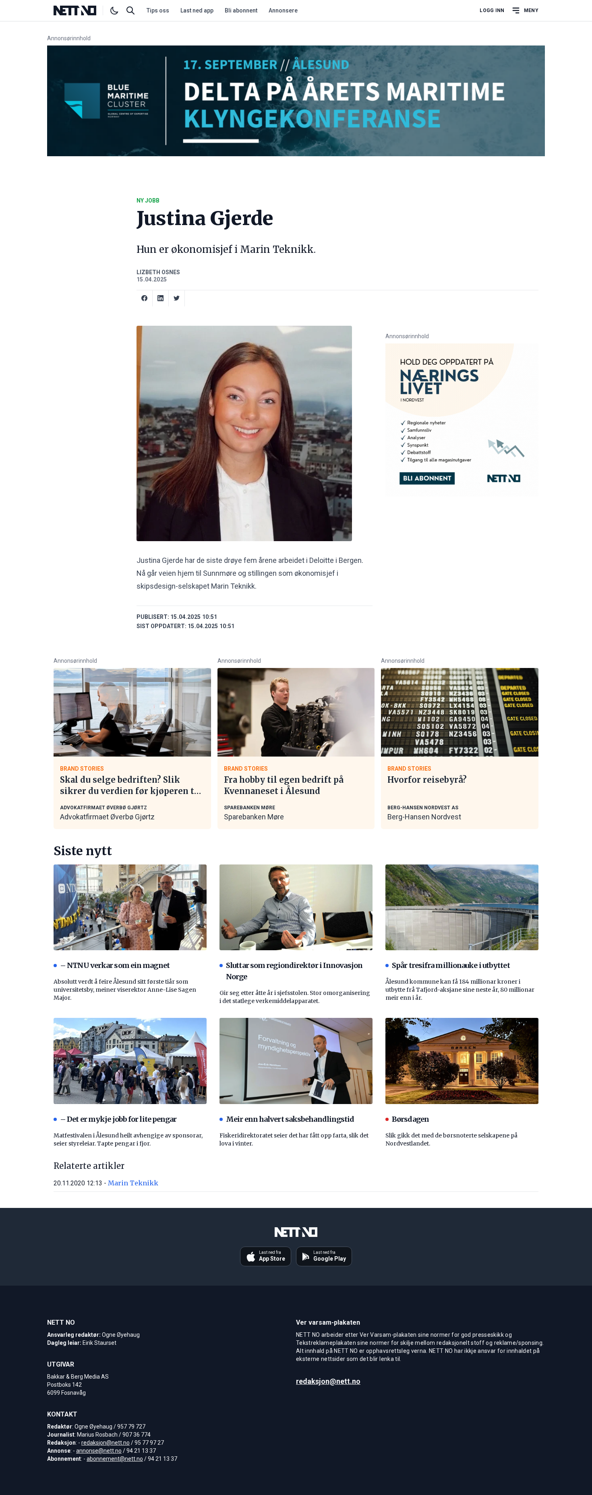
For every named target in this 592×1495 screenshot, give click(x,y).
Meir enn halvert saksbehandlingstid (290, 1119)
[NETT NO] (82, 10)
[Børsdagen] (461, 1061)
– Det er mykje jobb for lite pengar (118, 1119)
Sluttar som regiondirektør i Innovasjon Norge (294, 971)
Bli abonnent (241, 10)
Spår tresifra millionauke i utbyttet (451, 965)
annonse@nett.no (99, 1450)
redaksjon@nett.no (105, 1442)
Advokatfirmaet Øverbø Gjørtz (107, 817)
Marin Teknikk (133, 1183)
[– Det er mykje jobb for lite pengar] (130, 1061)
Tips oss (158, 10)
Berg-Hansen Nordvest (424, 817)
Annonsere (283, 10)
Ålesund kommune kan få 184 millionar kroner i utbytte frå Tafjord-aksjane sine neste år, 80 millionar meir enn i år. (459, 989)
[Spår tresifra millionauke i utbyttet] (461, 907)
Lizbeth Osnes (158, 272)
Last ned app (196, 10)
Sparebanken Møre (254, 817)
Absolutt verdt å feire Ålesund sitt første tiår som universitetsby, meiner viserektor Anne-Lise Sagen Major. (125, 989)
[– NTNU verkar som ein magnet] (130, 907)
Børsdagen (410, 1119)
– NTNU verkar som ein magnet (115, 965)
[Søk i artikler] (130, 10)
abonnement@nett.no (115, 1459)
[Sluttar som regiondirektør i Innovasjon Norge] (296, 907)
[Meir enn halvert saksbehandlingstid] (296, 1061)
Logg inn (492, 10)
